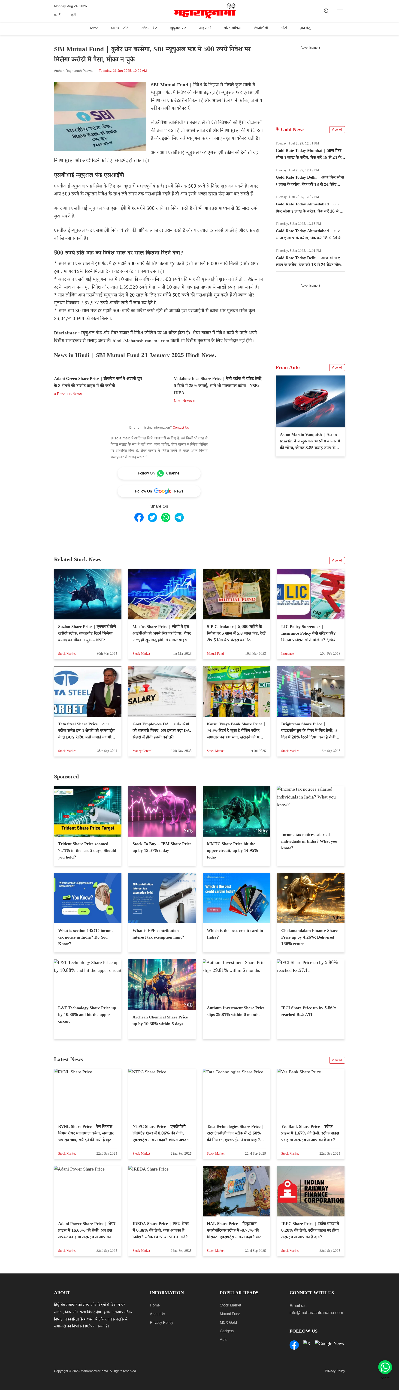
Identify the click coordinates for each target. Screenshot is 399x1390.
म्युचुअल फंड (178, 29)
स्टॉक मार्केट (149, 29)
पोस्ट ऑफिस (232, 29)
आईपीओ (205, 29)
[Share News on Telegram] (179, 517)
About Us (157, 1314)
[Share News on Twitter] (152, 517)
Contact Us (181, 427)
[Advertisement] (310, 82)
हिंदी (73, 15)
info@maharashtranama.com (316, 1312)
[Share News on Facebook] (139, 517)
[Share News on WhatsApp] (165, 517)
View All (337, 129)
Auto (223, 1340)
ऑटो (284, 29)
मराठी (57, 15)
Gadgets (227, 1331)
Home (93, 29)
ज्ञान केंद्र (305, 29)
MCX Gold (120, 29)
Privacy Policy (161, 1322)
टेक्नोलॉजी (261, 29)
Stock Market (230, 1305)
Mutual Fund (230, 1314)
